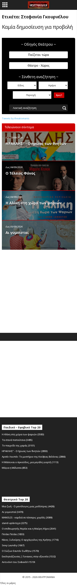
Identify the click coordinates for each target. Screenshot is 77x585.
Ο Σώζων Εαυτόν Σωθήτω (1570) (20, 551)
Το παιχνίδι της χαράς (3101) (18, 445)
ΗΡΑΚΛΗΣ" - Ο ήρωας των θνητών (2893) (25, 451)
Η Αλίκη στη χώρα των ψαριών (33, 203)
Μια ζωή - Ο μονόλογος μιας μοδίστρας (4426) (28, 506)
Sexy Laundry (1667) (13, 545)
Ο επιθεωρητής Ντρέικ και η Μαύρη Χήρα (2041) (29, 528)
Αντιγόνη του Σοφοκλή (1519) (18, 562)
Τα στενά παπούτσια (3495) (17, 440)
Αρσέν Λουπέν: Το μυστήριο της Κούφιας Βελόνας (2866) (34, 456)
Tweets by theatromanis (15, 118)
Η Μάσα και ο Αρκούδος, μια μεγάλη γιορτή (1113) (30, 462)
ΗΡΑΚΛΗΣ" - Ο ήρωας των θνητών (36, 143)
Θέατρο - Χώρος (39, 65)
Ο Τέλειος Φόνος (20, 173)
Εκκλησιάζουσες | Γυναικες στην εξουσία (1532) (29, 556)
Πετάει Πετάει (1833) (13, 534)
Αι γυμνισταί (17, 232)
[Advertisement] (38, 290)
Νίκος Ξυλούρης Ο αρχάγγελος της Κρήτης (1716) (30, 539)
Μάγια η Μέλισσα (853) (14, 467)
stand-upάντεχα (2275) (14, 523)
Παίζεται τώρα (38, 55)
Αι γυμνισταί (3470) (12, 512)
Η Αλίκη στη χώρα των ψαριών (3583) (23, 434)
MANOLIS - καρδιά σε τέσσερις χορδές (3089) (27, 517)
